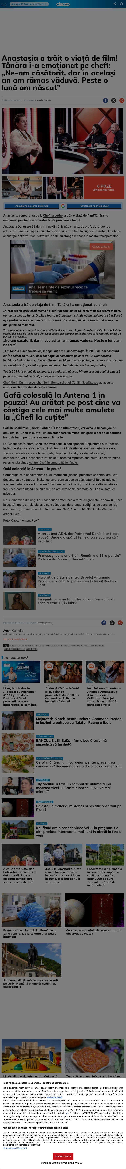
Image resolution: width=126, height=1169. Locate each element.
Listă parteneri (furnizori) (15, 1148)
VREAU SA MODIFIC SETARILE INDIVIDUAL (62, 1163)
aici (67, 1113)
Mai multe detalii (54, 1097)
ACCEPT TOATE (63, 1156)
